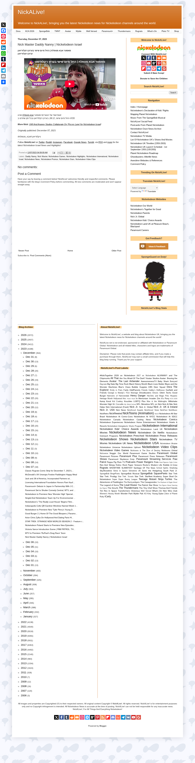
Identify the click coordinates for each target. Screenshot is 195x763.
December (29, 352)
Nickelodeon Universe (110, 447)
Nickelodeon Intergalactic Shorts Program (124, 426)
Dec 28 (30, 370)
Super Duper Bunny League (124, 479)
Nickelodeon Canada (110, 419)
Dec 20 (30, 407)
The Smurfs (113, 488)
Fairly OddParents (131, 390)
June (26, 593)
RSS (100, 142)
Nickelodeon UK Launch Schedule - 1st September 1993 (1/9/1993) (148, 148)
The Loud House (128, 485)
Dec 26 (30, 379)
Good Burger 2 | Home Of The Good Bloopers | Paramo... (51, 513)
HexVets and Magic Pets (158, 396)
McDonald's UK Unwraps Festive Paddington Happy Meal (51, 474)
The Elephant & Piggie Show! (167, 482)
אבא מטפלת (28, 115)
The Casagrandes (148, 482)
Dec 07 (30, 466)
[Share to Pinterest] (69, 152)
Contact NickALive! (139, 132)
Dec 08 (30, 462)
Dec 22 (30, 398)
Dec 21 (30, 402)
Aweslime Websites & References (146, 160)
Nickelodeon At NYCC (144, 416)
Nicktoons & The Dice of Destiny (145, 451)
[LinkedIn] (3, 48)
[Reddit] (3, 42)
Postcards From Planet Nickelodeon (147, 125)
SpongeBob (44, 31)
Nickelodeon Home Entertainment (140, 422)
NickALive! (31, 12)
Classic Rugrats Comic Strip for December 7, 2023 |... (49, 471)
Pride (156, 462)
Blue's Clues (124, 387)
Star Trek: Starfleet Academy (148, 476)
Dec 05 (30, 546)
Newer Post (23, 250)
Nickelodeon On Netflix (151, 432)
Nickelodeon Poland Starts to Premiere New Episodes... (50, 525)
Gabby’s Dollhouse (157, 390)
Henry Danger (138, 395)
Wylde (78, 31)
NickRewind (115, 413)
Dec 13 (30, 439)
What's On (152, 31)
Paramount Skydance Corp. (121, 459)
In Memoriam (142, 398)
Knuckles (128, 401)
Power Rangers (144, 462)
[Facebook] (3, 30)
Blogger (102, 726)
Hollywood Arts (119, 399)
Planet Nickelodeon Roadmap (144, 153)
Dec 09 (30, 457)
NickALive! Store (151, 410)
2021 (24, 626)
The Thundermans (128, 488)
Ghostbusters (145, 393)
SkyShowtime (106, 471)
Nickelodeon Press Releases (161, 435)
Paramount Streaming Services (153, 459)
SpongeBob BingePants (110, 474)
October (28, 575)
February (28, 611)
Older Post (116, 250)
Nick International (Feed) (117, 407)
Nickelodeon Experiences (111, 422)
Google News (80, 142)
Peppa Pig (111, 462)
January (28, 616)
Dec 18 (30, 416)
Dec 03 (30, 556)
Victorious (135, 491)
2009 (24, 681)
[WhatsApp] (3, 53)
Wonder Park (127, 493)
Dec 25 (30, 384)
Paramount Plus (128, 456)
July (26, 588)
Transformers (124, 491)
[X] (3, 25)
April (26, 602)
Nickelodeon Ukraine (168, 444)
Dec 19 (30, 411)
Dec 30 (30, 361)
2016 (24, 649)
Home (70, 250)
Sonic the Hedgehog (152, 471)
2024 (24, 344)
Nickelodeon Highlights (75, 157)
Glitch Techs (165, 393)
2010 (24, 677)
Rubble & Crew (170, 465)
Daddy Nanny (30, 157)
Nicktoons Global (169, 450)
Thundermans (124, 31)
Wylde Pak (138, 493)
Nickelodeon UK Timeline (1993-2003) (148, 143)
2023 (24, 348)
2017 (24, 644)
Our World (123, 453)
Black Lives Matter (156, 384)
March (27, 607)
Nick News (121, 410)
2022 (24, 622)
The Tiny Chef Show (148, 488)
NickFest (163, 410)
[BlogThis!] (61, 152)
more (109, 142)
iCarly (108, 496)
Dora (18, 31)
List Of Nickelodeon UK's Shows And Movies (151, 139)
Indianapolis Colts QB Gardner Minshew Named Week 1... (51, 506)
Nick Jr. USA (107, 410)
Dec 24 (30, 389)
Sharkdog (173, 468)
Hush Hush (131, 398)
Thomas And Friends (167, 488)
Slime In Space (120, 471)
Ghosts (155, 393)
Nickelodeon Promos (49, 159)
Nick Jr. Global (137, 216)
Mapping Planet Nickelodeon (143, 114)
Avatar (68, 31)
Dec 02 (30, 560)
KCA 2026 (29, 31)
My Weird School (130, 404)
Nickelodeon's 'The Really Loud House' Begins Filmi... (49, 502)
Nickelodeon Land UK (151, 429)
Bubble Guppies (139, 387)
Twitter (42, 142)
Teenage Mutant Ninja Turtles (155, 479)
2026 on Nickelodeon (124, 375)
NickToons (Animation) (138, 413)
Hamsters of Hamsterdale (118, 396)
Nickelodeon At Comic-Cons (119, 416)
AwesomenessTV (149, 381)
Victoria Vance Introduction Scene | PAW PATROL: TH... (50, 529)
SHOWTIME (114, 468)
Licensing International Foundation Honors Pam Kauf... (50, 482)
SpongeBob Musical (130, 473)
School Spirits (162, 468)
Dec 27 (30, 375)
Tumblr (91, 142)
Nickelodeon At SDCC (166, 416)
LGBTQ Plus (139, 401)
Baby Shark (163, 381)
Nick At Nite (167, 404)
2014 (24, 658)
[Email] (3, 76)
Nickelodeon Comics (165, 419)
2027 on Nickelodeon (146, 376)
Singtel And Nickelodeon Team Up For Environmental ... (50, 498)
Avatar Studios (152, 378)
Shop (176, 31)
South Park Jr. (170, 471)
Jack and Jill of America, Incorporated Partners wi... (48, 478)
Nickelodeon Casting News (137, 419)
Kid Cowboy (117, 401)
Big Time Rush (122, 384)
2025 (24, 339)
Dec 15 (30, 430)
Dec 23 (30, 393)
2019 (24, 635)
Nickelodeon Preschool (131, 435)
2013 (24, 663)
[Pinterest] (3, 36)
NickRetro (104, 413)
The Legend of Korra (109, 485)
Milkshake (172, 401)
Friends (144, 390)
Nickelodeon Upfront (131, 447)
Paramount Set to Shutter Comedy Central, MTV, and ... (50, 490)
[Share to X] (64, 152)
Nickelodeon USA (146, 443)
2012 (24, 667)
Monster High (106, 404)
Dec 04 (30, 551)
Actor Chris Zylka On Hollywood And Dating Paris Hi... (49, 517)
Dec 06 (30, 542)
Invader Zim (154, 398)
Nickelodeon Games (57, 157)
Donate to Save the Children (154, 78)
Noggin (113, 453)
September (30, 579)
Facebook (68, 142)
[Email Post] (54, 153)
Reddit (49, 142)
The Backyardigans (132, 482)
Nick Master (42, 157)
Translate (151, 191)
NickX (157, 414)
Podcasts (131, 462)
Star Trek (173, 473)
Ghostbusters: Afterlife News (143, 157)
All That (114, 378)
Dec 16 (30, 425)
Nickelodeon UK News (120, 443)
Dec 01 (30, 565)
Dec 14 (30, 434)
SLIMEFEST (127, 468)
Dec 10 (30, 453)
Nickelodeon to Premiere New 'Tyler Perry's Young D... (49, 510)
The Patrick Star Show (148, 485)
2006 (24, 695)
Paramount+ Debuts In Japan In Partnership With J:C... (50, 486)
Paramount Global (167, 453)
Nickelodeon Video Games (114, 450)
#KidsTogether (106, 375)
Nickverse (104, 453)
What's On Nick (159, 491)
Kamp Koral (105, 401)
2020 (24, 631)
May (26, 598)
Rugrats (138, 31)
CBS (150, 387)
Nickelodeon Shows (114, 439)
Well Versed (91, 31)
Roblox (118, 465)
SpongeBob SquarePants (153, 473)
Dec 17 (30, 421)
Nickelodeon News (32, 159)
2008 (24, 686)
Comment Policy (138, 164)
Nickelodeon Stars (66, 159)
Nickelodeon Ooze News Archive (145, 129)
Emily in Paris (116, 390)
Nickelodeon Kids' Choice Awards (146, 220)
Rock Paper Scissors (132, 465)
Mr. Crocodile (118, 404)
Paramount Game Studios (142, 453)
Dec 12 (30, 444)
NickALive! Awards (135, 410)
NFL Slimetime (143, 404)
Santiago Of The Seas (144, 468)
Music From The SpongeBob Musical (147, 118)
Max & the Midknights (157, 401)
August (27, 584)
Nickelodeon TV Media (141, 136)
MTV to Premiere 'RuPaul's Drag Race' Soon (45, 533)
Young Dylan (158, 493)
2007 (24, 690)
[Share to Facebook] (67, 152)
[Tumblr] (3, 59)
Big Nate (111, 384)
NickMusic (173, 410)
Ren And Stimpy (107, 465)
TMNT (57, 31)
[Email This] (58, 152)
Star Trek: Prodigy (108, 476)
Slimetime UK (135, 471)
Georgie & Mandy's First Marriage (123, 393)
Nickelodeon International (96, 157)
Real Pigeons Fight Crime (168, 462)
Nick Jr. (134, 407)
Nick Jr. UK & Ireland (165, 407)
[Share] (3, 82)
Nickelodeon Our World (141, 205)
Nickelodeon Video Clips (86, 159)
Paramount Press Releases (151, 456)
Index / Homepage (139, 107)
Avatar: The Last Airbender (124, 381)
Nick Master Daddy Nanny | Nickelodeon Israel (46, 537)
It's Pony (165, 398)
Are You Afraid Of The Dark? (132, 378)
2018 (24, 640)
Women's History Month (110, 494)
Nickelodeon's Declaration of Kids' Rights (149, 110)
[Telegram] (3, 70)
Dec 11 (30, 448)
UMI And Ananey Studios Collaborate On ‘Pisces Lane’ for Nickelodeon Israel (65, 124)
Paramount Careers (139, 230)
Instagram (57, 142)
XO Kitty (147, 494)
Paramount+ (107, 31)
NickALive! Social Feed (141, 121)
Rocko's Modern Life (152, 465)
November (29, 570)
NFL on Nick (156, 404)
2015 (24, 654)
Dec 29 (30, 366)
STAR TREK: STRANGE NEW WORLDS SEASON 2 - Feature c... (54, 521)
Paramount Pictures (109, 456)
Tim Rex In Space (108, 491)
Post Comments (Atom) (40, 255)
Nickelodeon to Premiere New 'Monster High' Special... (49, 494)
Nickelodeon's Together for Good (145, 209)
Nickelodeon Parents (140, 213)
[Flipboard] (3, 65)
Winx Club (172, 491)
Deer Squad (159, 387)
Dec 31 (30, 356)
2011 (24, 672)
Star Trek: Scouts (125, 477)
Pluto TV (165, 31)
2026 (24, 335)
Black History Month (138, 384)
